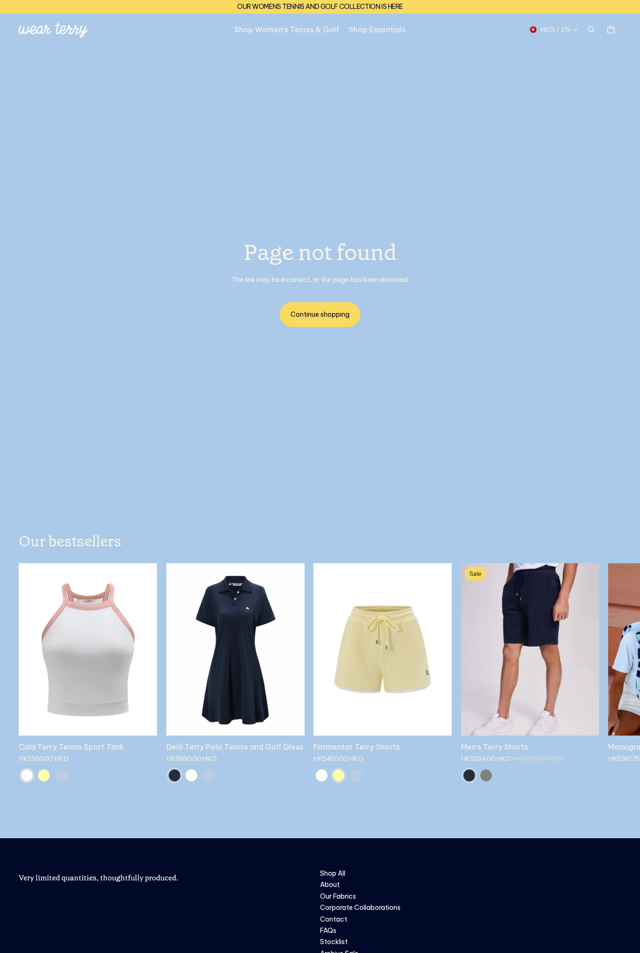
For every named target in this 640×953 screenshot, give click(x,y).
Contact (333, 919)
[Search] (591, 29)
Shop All (332, 873)
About (330, 884)
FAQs (328, 930)
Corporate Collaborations (360, 907)
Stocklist (334, 942)
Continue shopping (320, 314)
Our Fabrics (338, 896)
